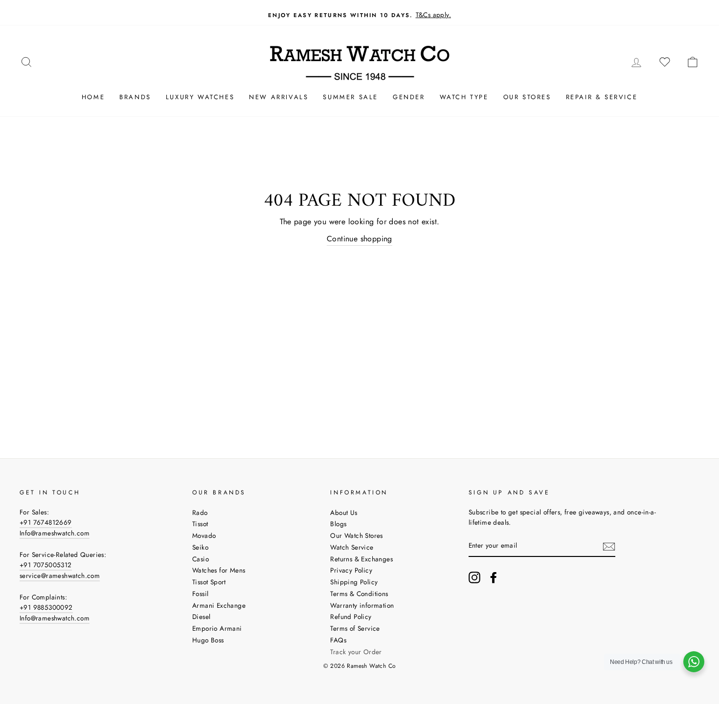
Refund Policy (350, 616)
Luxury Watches (200, 97)
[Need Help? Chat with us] (693, 661)
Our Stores (527, 97)
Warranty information (362, 605)
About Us (343, 512)
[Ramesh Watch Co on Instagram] (474, 577)
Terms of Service (355, 628)
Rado (200, 512)
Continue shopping (359, 238)
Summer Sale (350, 97)
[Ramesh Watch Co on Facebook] (493, 577)
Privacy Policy (351, 570)
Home (93, 97)
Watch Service (351, 547)
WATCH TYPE (464, 97)
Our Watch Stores (356, 535)
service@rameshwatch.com (60, 575)
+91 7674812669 (46, 522)
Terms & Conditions (359, 593)
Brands (135, 97)
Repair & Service (602, 97)
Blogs (338, 524)
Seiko (200, 547)
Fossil (200, 593)
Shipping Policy (354, 582)
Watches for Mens (218, 570)
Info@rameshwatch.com (55, 533)
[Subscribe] (609, 546)
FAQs (338, 640)
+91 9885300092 (46, 607)
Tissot (200, 524)
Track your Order (356, 652)
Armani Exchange (219, 605)
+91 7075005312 (46, 565)
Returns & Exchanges (361, 559)
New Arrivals (278, 97)
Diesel (201, 616)
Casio (200, 559)
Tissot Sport (209, 582)
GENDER (409, 97)
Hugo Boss (208, 640)
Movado (204, 535)
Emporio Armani (217, 628)
